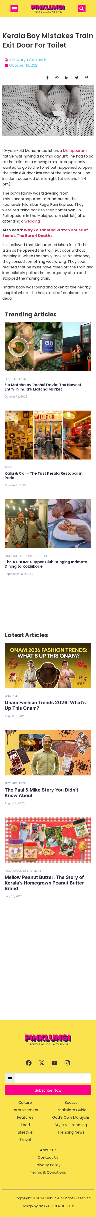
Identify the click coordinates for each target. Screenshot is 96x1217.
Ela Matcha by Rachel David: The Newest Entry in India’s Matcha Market (43, 387)
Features (11, 379)
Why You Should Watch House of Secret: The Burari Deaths (45, 232)
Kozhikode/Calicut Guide (30, 556)
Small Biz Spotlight (27, 870)
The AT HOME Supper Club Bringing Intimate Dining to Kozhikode (46, 564)
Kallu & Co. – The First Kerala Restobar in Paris (43, 475)
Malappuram (75, 150)
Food (22, 379)
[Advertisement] (48, 970)
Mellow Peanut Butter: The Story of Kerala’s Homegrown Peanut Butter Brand (44, 882)
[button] (14, 8)
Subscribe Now (48, 1090)
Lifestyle (11, 695)
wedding (32, 221)
